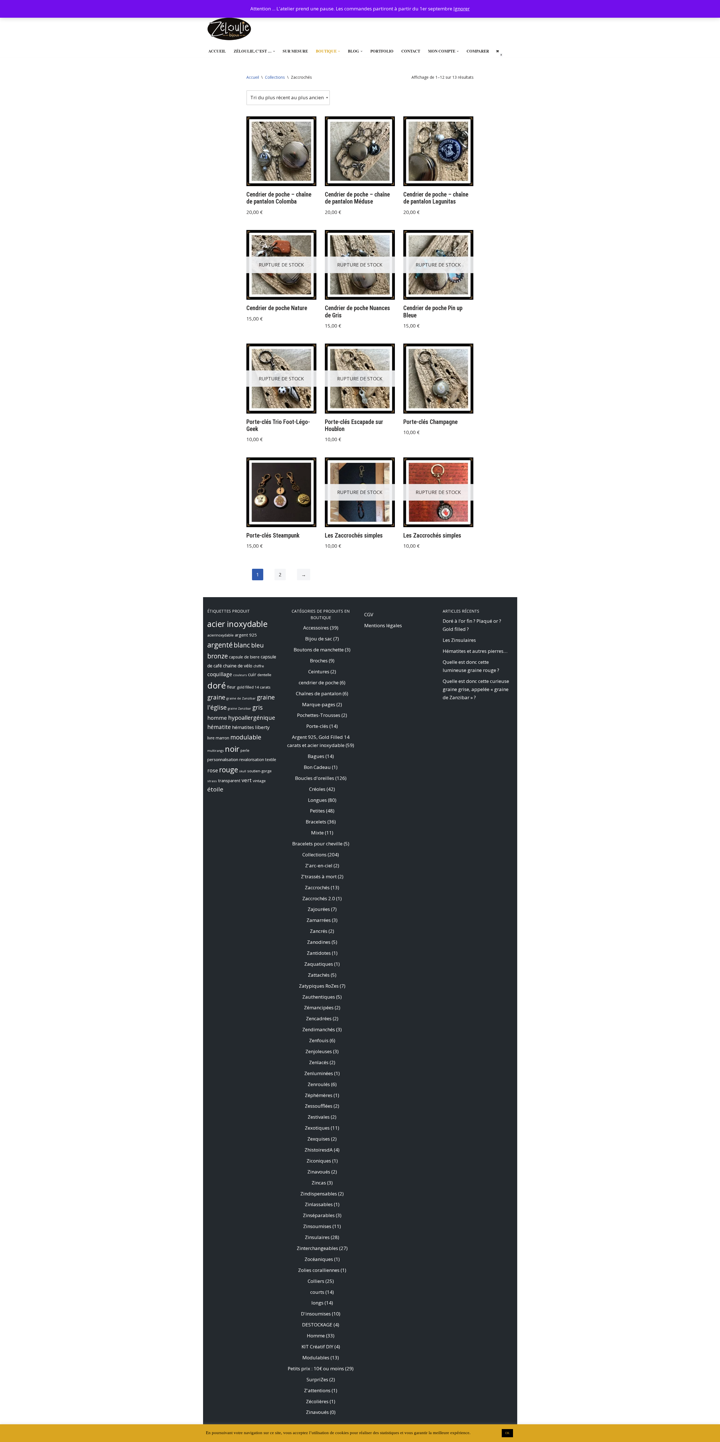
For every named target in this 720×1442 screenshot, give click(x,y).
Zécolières (317, 1401)
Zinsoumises (317, 1226)
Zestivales (319, 1117)
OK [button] (507, 1433)
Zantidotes (319, 953)
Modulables (315, 1357)
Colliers (316, 1281)
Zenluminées (318, 1073)
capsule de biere (244, 657)
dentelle (264, 674)
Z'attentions (317, 1390)
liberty (262, 727)
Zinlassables (319, 1204)
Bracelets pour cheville (317, 843)
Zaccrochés (317, 887)
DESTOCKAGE (317, 1324)
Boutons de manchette (319, 649)
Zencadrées (319, 1018)
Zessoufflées (318, 1106)
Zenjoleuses (318, 1051)
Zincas (319, 1182)
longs (317, 1302)
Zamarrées (319, 920)
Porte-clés (317, 726)
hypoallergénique (251, 717)
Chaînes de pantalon (318, 693)
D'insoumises (316, 1313)
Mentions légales (383, 625)
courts (317, 1292)
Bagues (316, 756)
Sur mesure (295, 51)
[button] (274, 51)
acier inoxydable (237, 624)
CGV (368, 614)
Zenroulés (319, 1084)
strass (212, 781)
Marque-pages (318, 704)
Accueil (217, 51)
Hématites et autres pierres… (475, 651)
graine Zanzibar (239, 708)
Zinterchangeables (317, 1248)
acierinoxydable (220, 635)
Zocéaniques (319, 1259)
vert (247, 780)
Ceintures (318, 671)
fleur (231, 687)
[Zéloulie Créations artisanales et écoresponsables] (229, 28)
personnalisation (222, 759)
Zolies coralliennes (318, 1270)
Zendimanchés (318, 1029)
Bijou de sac (318, 638)
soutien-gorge (259, 770)
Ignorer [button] (461, 8)
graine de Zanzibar (241, 698)
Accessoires (316, 627)
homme (217, 717)
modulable (245, 737)
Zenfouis (318, 1040)
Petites (317, 810)
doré (216, 685)
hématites (243, 727)
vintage (259, 780)
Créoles (317, 789)
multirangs (215, 750)
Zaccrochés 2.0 (318, 898)
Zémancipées (319, 1007)
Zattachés (319, 975)
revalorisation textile (257, 759)
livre (211, 738)
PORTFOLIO (381, 51)
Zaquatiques (318, 964)
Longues (317, 800)
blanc (242, 644)
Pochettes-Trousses (318, 715)
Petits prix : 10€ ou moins (316, 1368)
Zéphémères (318, 1095)
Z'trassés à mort (319, 876)
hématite (219, 727)
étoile (215, 789)
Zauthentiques (318, 997)
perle (244, 750)
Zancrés (318, 931)
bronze (217, 656)
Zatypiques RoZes (319, 986)
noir (232, 748)
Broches (319, 660)
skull (242, 771)
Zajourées (319, 909)
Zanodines (318, 942)
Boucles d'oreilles (314, 778)
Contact (410, 51)
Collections (275, 77)
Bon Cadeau (317, 767)
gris (257, 707)
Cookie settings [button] (485, 1432)
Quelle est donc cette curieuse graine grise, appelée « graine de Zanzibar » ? (476, 689)
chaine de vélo (237, 666)
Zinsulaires (317, 1237)
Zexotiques (317, 1128)
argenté (220, 644)
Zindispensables (318, 1193)
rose (212, 770)
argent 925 (246, 635)
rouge (228, 769)
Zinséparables (319, 1215)
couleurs (240, 675)
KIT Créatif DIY (317, 1346)
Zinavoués (318, 1171)
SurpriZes (317, 1379)
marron (222, 738)
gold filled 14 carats (254, 687)
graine (216, 697)
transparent (229, 780)
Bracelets (316, 821)
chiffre (258, 666)
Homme (316, 1335)
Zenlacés (318, 1062)
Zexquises (318, 1139)
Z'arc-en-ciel (318, 865)
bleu (257, 645)
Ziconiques (319, 1160)
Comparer (478, 51)
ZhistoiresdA (319, 1150)
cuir (252, 674)
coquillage (219, 674)
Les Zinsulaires (459, 640)
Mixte (317, 832)
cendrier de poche (319, 682)
